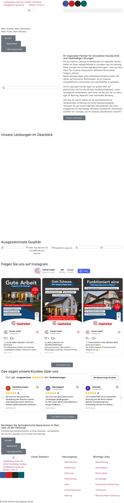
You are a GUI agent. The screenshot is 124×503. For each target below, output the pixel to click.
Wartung (68, 495)
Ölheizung (69, 473)
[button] (93, 10)
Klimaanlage (100, 479)
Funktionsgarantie (72, 490)
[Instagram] (78, 4)
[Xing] (84, 4)
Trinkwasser (100, 490)
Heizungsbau (101, 467)
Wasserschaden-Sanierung (107, 495)
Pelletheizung (70, 479)
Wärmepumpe (70, 462)
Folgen (85, 271)
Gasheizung (69, 467)
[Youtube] (72, 4)
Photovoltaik (101, 473)
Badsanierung (101, 462)
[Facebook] (66, 4)
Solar (66, 484)
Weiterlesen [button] (11, 408)
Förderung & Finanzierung (107, 484)
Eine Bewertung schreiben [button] (104, 377)
